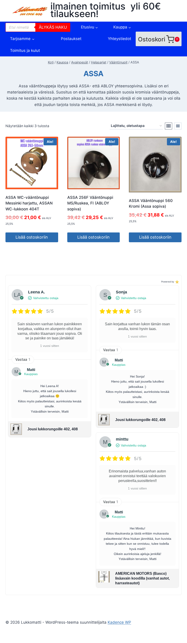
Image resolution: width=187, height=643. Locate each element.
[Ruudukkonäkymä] (168, 126)
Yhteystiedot (119, 38)
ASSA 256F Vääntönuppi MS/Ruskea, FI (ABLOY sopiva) (90, 203)
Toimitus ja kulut (25, 50)
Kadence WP (119, 622)
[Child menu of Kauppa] (122, 27)
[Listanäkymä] (178, 126)
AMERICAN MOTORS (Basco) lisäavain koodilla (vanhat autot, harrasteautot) (142, 578)
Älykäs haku (53, 27)
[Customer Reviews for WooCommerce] (176, 282)
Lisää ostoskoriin (32, 237)
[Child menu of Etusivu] (89, 27)
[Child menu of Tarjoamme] (22, 39)
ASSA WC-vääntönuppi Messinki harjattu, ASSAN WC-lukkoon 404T (29, 203)
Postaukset (71, 38)
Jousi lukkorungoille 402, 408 (52, 429)
